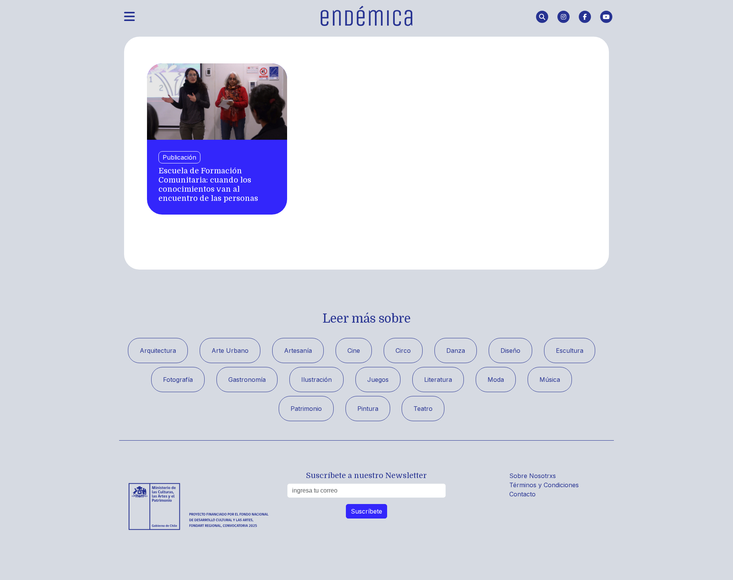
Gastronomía (247, 379)
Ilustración (316, 379)
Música (549, 379)
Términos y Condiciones (544, 485)
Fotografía (178, 379)
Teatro (423, 408)
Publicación (179, 157)
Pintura (367, 408)
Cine (353, 350)
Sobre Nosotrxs (532, 476)
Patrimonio (306, 408)
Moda (496, 379)
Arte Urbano (230, 350)
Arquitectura (158, 350)
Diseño (510, 350)
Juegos (378, 379)
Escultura (569, 350)
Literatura (438, 379)
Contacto (522, 494)
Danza (455, 350)
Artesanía (298, 350)
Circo (403, 350)
